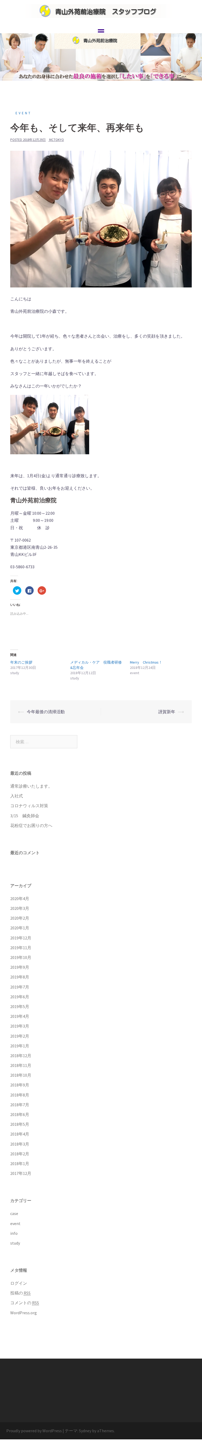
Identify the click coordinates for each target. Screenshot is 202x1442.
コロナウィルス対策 (29, 805)
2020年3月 (19, 908)
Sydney (85, 1430)
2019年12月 (20, 937)
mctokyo (56, 140)
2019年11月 (20, 947)
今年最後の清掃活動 (46, 711)
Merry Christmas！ (146, 662)
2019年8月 (19, 977)
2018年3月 (19, 1144)
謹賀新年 (166, 711)
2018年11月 (20, 1065)
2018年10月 (20, 1075)
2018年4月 (19, 1134)
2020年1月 (19, 927)
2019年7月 (19, 987)
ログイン (18, 1283)
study (15, 1243)
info (14, 1233)
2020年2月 (19, 918)
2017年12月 (20, 1173)
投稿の (20, 1293)
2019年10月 (20, 957)
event (24, 113)
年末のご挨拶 (21, 662)
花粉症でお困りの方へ (31, 825)
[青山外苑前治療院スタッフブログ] (101, 10)
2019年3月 (19, 1026)
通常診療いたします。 (31, 786)
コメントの (24, 1302)
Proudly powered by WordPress (34, 1430)
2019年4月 (19, 1016)
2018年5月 (19, 1124)
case (14, 1213)
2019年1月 (19, 1045)
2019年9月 (19, 967)
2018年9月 (19, 1085)
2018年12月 (20, 1055)
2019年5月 (19, 1006)
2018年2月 (19, 1153)
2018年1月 (19, 1163)
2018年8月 (19, 1095)
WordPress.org (23, 1312)
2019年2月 (19, 1036)
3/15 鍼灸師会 (24, 815)
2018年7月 (19, 1104)
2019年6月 (19, 996)
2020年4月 (19, 898)
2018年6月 (19, 1114)
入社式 (16, 795)
